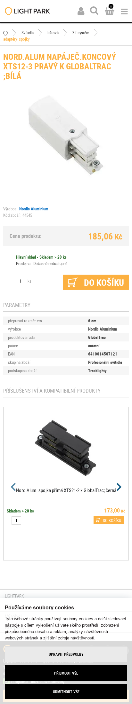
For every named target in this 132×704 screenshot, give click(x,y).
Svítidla (27, 32)
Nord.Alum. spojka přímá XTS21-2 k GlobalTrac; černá (66, 490)
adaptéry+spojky (16, 39)
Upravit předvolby (66, 654)
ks (29, 281)
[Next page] (118, 487)
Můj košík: (109, 11)
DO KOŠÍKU (112, 520)
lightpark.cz (27, 11)
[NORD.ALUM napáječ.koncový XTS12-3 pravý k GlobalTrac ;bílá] (66, 134)
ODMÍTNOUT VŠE (66, 691)
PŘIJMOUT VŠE (66, 673)
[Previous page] (13, 487)
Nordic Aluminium (33, 209)
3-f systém (80, 32)
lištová (53, 32)
